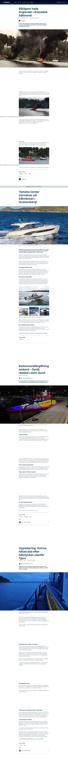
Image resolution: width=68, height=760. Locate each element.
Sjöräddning (26, 516)
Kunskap (23, 2)
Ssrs (30, 516)
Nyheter (31, 2)
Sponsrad (21, 339)
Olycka (30, 173)
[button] (48, 295)
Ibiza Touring (31, 321)
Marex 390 (30, 269)
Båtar (16, 2)
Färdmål (19, 2)
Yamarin (36, 261)
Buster (33, 261)
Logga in (58, 2)
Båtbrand (21, 173)
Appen (28, 2)
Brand (26, 173)
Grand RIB (25, 262)
